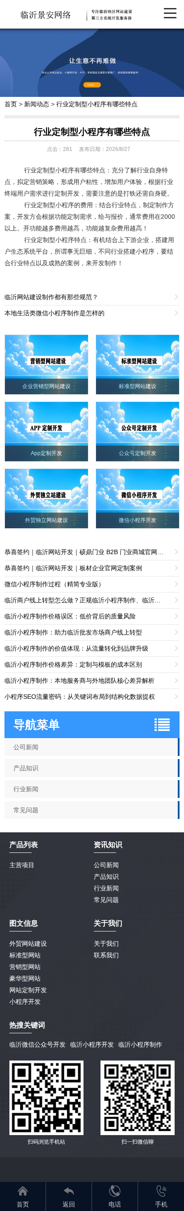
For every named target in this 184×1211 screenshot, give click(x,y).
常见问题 (106, 899)
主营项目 (21, 865)
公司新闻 (106, 865)
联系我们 (106, 955)
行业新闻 (106, 888)
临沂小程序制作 (140, 1044)
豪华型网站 (25, 978)
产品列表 (23, 844)
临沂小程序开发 (92, 1044)
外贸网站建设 (28, 943)
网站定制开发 (28, 990)
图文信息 (23, 923)
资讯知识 (108, 844)
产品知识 (106, 876)
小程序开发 (25, 1001)
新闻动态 (36, 104)
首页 (10, 104)
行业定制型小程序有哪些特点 (97, 104)
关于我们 (106, 943)
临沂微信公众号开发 (37, 1044)
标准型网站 (25, 955)
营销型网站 (25, 966)
